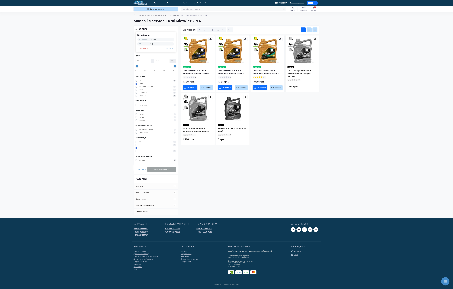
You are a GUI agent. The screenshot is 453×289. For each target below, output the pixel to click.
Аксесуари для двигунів (155, 15)
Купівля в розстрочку (141, 254)
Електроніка (141, 199)
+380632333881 (141, 235)
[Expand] (175, 186)
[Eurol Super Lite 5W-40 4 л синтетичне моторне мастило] (198, 50)
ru (315, 3)
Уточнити (168, 48)
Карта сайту (138, 264)
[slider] (136, 66)
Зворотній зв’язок (140, 261)
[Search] (284, 9)
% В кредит (206, 88)
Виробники (138, 267)
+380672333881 (141, 228)
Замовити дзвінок (297, 3)
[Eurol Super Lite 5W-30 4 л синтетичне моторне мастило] (233, 50)
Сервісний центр (188, 3)
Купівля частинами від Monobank (146, 256)
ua (311, 3)
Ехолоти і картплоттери (189, 259)
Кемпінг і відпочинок (145, 205)
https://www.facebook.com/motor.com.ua (293, 229)
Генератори (185, 256)
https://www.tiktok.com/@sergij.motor (310, 229)
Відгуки (208, 3)
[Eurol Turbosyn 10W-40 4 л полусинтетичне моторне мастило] (302, 50)
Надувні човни (186, 254)
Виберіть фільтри (161, 169)
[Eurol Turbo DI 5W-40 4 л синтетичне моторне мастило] (198, 108)
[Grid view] (303, 29)
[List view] (309, 29)
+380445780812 (204, 232)
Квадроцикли (142, 212)
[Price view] (314, 29)
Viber (296, 255)
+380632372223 (172, 228)
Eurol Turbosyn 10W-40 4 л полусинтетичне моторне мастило (299, 73)
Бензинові (184, 251)
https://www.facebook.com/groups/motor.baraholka (304, 229)
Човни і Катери (142, 193)
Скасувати (143, 48)
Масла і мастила (173, 15)
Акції (135, 269)
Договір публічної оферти (143, 259)
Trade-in (200, 3)
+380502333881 (141, 232)
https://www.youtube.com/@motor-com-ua (298, 229)
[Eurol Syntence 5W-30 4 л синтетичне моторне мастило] (268, 50)
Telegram (297, 251)
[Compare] (210, 39)
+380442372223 (172, 232)
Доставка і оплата (174, 3)
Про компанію (159, 3)
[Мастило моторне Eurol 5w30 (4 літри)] (233, 108)
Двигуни (141, 15)
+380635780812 (204, 228)
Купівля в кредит (140, 251)
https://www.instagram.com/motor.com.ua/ (315, 229)
